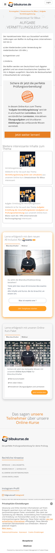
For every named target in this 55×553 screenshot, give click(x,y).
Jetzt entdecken (39, 392)
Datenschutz (21, 469)
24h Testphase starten (27, 308)
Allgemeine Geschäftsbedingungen (15, 473)
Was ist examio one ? (27, 300)
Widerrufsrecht (8, 469)
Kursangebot (14, 11)
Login (48, 2)
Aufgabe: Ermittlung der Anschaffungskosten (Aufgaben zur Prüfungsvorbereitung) (26, 210)
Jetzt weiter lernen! (27, 135)
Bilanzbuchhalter (12, 246)
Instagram (19, 495)
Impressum (6, 465)
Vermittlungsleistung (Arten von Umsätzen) (23, 174)
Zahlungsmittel (18, 465)
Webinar (24, 246)
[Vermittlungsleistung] (27, 159)
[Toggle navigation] (5, 4)
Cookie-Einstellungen (10, 477)
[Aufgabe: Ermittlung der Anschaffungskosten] (27, 194)
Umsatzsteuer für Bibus (29, 11)
